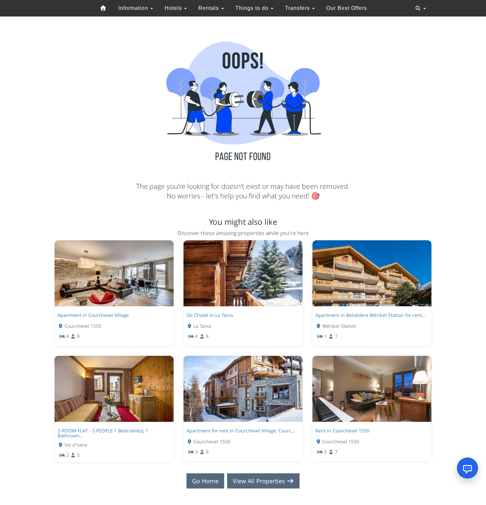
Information (134, 8)
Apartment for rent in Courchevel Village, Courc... (240, 430)
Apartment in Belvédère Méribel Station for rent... (370, 315)
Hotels (174, 8)
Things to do (252, 8)
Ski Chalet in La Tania (209, 315)
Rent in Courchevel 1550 (342, 430)
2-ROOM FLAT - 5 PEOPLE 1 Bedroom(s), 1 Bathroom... (103, 433)
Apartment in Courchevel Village (93, 315)
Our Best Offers (346, 8)
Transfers (298, 8)
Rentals (209, 8)
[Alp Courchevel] (103, 8)
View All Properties (260, 481)
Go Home (205, 481)
